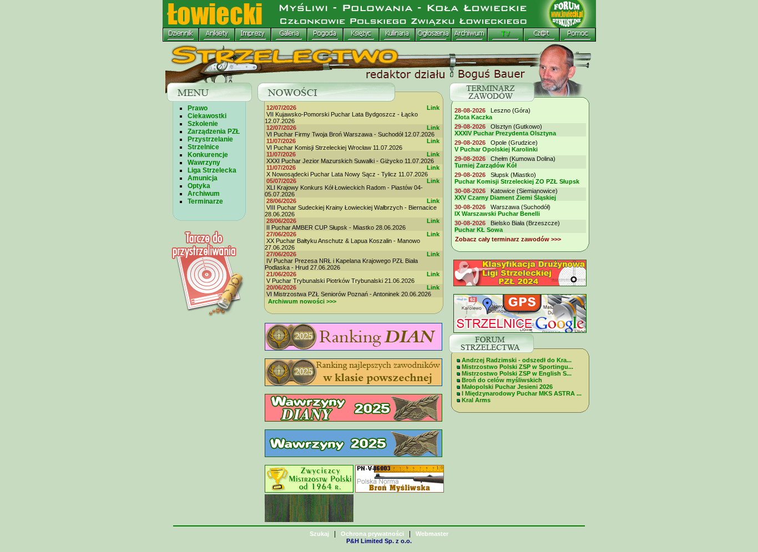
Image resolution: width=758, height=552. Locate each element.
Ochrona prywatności (372, 533)
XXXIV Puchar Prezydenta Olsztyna (505, 133)
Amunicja (203, 178)
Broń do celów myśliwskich (502, 380)
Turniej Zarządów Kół (485, 165)
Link (434, 107)
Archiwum (204, 193)
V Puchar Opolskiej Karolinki (496, 149)
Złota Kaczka (473, 117)
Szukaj (319, 533)
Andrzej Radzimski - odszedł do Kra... (517, 360)
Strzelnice (203, 147)
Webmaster (432, 533)
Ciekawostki (207, 116)
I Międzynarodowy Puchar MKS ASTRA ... (522, 393)
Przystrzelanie (210, 139)
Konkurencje (208, 155)
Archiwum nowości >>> (302, 301)
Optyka (199, 186)
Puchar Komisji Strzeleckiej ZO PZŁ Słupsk (516, 181)
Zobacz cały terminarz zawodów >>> (508, 239)
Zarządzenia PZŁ (214, 131)
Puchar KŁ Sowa (478, 229)
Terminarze (205, 201)
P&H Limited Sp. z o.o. (379, 541)
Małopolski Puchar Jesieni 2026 (507, 386)
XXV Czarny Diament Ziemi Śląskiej (505, 197)
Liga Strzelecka (212, 170)
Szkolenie (203, 124)
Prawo (198, 108)
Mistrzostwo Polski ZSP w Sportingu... (517, 366)
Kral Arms (476, 400)
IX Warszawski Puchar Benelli (497, 213)
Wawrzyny (204, 162)
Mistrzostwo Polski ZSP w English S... (517, 373)
